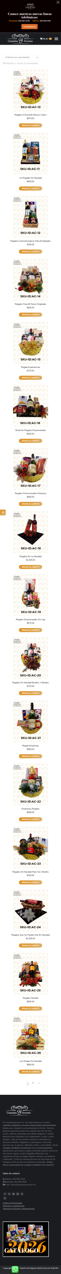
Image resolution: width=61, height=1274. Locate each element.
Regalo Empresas (30, 745)
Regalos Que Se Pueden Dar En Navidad (30, 935)
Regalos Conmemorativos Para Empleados (30, 241)
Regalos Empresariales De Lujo (30, 619)
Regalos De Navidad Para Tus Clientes (30, 872)
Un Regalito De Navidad (30, 178)
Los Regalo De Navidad (31, 1061)
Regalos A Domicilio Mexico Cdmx (30, 115)
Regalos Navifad (30, 998)
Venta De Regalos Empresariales (30, 430)
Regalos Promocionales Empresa (30, 493)
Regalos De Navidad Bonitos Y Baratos (30, 682)
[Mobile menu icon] (56, 39)
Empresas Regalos (30, 809)
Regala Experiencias (30, 367)
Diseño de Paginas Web (30, 1268)
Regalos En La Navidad (30, 556)
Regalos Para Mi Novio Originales (30, 304)
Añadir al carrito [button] (30, 125)
